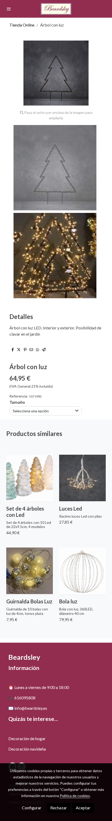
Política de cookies (75, 795)
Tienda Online (21, 24)
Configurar (31, 807)
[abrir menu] (9, 8)
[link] (56, 9)
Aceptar (83, 807)
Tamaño (17, 402)
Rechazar (58, 807)
